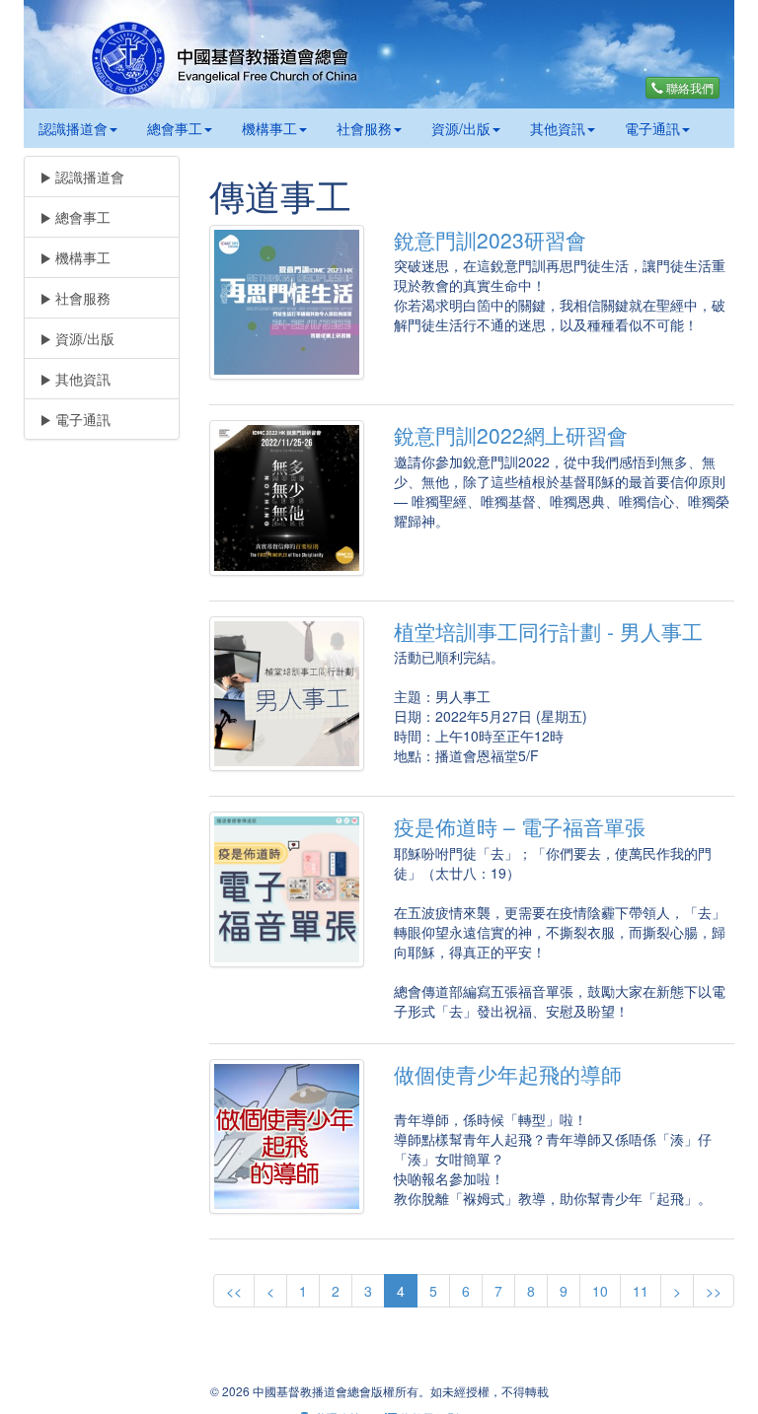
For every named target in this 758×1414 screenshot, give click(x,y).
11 (640, 1291)
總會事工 (174, 128)
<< (234, 1291)
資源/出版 (461, 128)
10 (600, 1291)
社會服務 (364, 128)
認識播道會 (73, 128)
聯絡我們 (688, 87)
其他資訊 (557, 128)
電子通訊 (652, 128)
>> (713, 1291)
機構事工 (269, 128)
